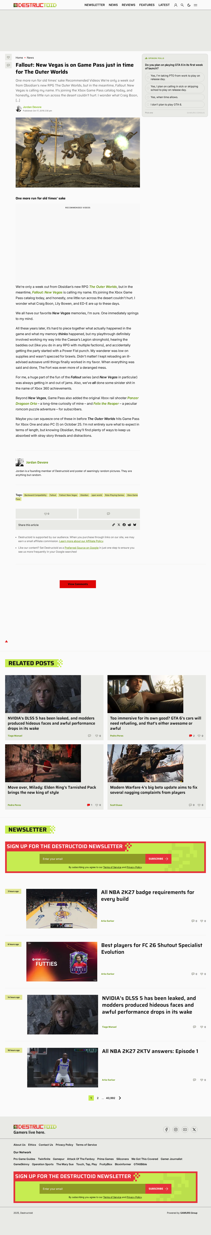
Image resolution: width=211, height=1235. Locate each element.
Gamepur (58, 1159)
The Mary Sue (65, 1164)
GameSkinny (21, 1164)
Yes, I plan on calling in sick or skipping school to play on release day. (174, 88)
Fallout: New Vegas (47, 292)
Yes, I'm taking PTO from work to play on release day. (175, 77)
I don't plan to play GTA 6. (166, 104)
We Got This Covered (144, 1159)
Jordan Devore (32, 107)
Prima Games (105, 1159)
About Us (20, 1144)
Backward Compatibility (35, 495)
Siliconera (122, 1159)
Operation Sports (43, 1164)
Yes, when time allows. (164, 97)
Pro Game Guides (24, 1159)
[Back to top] (6, 641)
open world (97, 495)
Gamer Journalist (171, 1159)
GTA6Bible (140, 1164)
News (113, 5)
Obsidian (84, 495)
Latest (164, 5)
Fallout (53, 495)
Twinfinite (44, 1159)
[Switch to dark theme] (189, 5)
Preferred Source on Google (82, 547)
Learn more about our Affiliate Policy (81, 541)
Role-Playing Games (114, 495)
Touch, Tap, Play (86, 1164)
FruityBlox (106, 1164)
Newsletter (95, 5)
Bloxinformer (123, 1164)
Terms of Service (112, 867)
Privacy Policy (134, 867)
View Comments (78, 584)
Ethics (32, 1144)
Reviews (128, 5)
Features (147, 5)
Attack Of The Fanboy (81, 1159)
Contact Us (46, 1144)
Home (19, 57)
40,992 (110, 1098)
